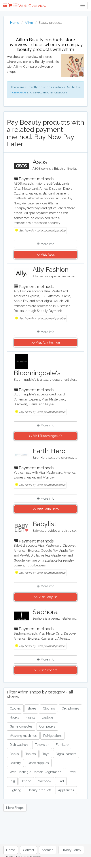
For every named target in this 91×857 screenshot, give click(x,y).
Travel (72, 772)
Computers (47, 726)
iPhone (26, 781)
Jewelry (15, 763)
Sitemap (47, 850)
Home (14, 22)
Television (42, 744)
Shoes (31, 708)
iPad (61, 781)
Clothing (49, 708)
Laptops (47, 717)
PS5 (12, 781)
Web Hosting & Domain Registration (35, 772)
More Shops (15, 808)
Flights (30, 717)
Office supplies (38, 763)
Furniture (62, 744)
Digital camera (66, 754)
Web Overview (32, 5)
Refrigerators (52, 735)
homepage (18, 92)
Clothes (15, 708)
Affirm (29, 22)
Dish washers (19, 744)
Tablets (30, 754)
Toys (45, 754)
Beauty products (39, 790)
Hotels (14, 717)
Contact (28, 850)
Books (14, 754)
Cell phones (70, 708)
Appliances (66, 790)
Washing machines (23, 735)
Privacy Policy (71, 850)
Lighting (15, 790)
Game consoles (21, 726)
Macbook (44, 781)
